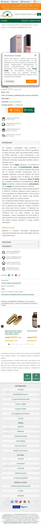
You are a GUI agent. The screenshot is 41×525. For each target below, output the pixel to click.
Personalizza (10, 81)
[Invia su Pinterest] (16, 275)
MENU (4, 21)
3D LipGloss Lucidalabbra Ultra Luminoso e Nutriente (22, 95)
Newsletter (20, 496)
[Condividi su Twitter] (12, 275)
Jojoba (9, 186)
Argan (17, 165)
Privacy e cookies (20, 404)
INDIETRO (27, 379)
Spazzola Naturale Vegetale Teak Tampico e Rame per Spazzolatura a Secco (13, 332)
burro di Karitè (33, 179)
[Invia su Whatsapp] (19, 275)
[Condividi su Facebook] (9, 275)
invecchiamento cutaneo (30, 167)
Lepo (7, 92)
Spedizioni (21, 426)
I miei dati (21, 459)
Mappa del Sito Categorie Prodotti (13, 522)
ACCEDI (16, 2)
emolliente (13, 179)
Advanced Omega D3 (33, 331)
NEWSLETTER (35, 21)
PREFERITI (6, 2)
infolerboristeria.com (8, 515)
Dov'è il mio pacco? (20, 446)
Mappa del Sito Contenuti (30, 522)
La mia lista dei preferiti (21, 478)
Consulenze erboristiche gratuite (21, 486)
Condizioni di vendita (20, 436)
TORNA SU (36, 379)
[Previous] (2, 326)
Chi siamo (21, 389)
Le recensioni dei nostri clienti (21, 399)
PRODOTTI (25, 21)
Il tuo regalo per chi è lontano (20, 413)
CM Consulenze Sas (20, 514)
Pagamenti (20, 431)
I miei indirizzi (21, 463)
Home (3, 25)
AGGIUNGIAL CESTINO (17, 110)
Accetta (31, 81)
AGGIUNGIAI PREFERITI (30, 110)
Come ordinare (20, 441)
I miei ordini (20, 468)
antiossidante (34, 184)
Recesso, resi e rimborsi (20, 450)
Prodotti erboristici (13, 25)
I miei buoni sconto (20, 473)
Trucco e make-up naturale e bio (11, 283)
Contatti (20, 491)
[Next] (39, 326)
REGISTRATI (27, 2)
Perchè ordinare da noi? (20, 394)
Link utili (20, 418)
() (38, 2)
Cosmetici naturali (26, 25)
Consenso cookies (20, 409)
